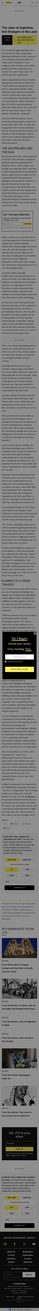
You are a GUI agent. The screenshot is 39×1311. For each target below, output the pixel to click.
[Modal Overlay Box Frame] (19, 655)
